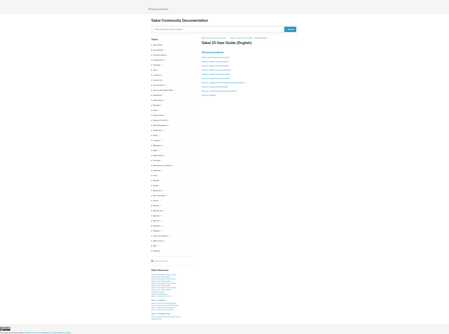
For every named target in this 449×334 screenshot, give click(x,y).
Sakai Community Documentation (214, 38)
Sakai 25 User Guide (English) (161, 277)
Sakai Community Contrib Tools (161, 296)
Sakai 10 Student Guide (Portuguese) (163, 307)
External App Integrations (159, 294)
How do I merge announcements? (216, 74)
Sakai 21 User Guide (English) (161, 290)
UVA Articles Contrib (157, 292)
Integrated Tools (156, 319)
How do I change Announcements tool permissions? (223, 82)
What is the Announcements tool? (215, 57)
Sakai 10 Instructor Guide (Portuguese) (163, 303)
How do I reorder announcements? (216, 78)
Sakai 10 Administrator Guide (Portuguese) (165, 305)
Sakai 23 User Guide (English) (241, 38)
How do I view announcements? (215, 86)
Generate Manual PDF (161, 261)
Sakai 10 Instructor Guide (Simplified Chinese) (166, 317)
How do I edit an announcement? (215, 65)
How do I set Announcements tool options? (219, 91)
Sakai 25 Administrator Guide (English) (163, 275)
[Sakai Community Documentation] (158, 9)
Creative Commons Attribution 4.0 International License (47, 332)
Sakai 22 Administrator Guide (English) (163, 283)
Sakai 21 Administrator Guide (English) (163, 287)
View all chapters (209, 95)
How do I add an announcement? (215, 61)
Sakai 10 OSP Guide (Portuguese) (162, 310)
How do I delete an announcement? (216, 70)
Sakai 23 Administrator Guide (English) (163, 279)
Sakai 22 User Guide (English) (161, 285)
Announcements (213, 52)
